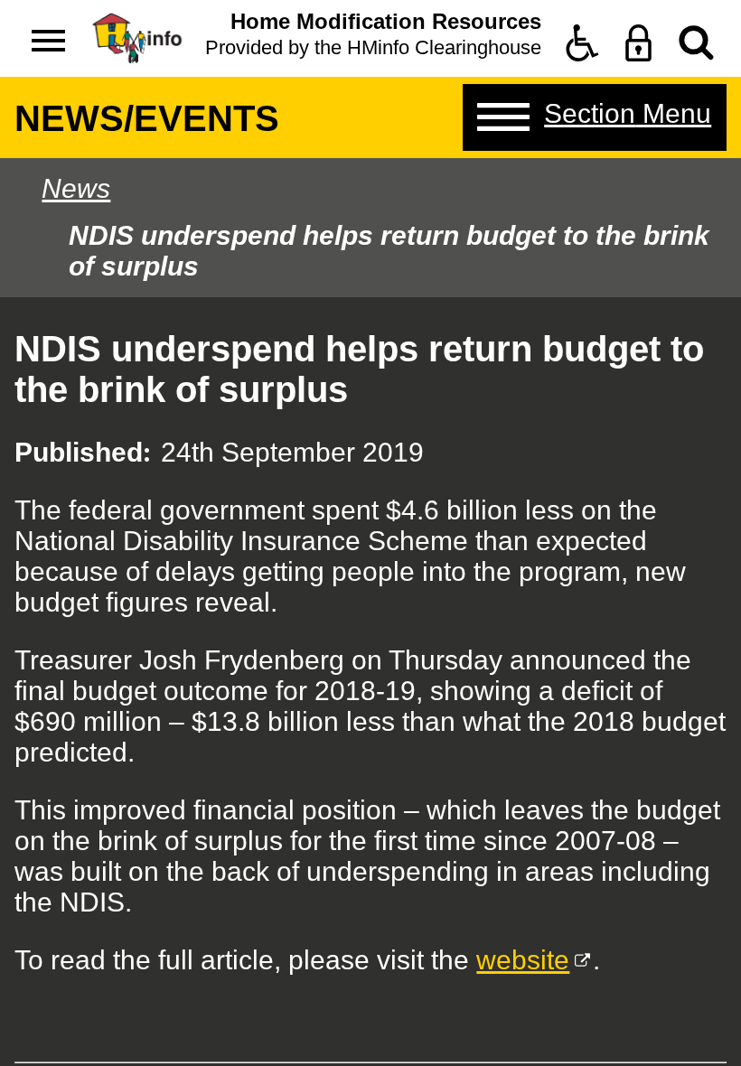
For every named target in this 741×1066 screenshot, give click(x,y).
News (76, 188)
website (522, 960)
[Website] (696, 42)
